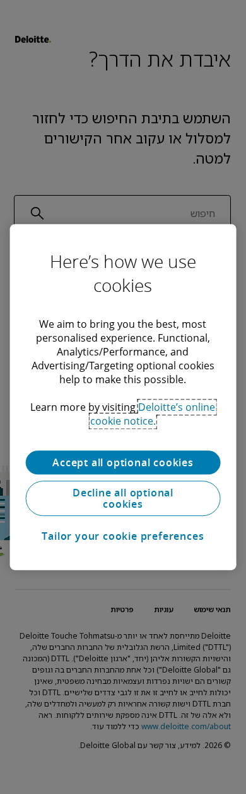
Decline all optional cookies (123, 498)
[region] (123, 397)
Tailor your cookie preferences (123, 536)
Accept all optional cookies (123, 462)
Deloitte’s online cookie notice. (153, 414)
